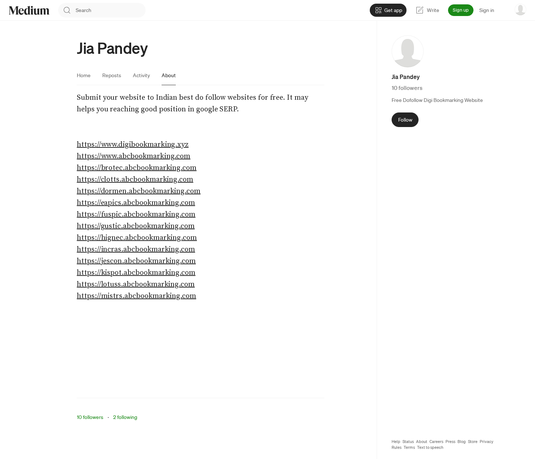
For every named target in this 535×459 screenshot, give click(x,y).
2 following (125, 417)
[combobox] (111, 10)
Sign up (461, 10)
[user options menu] (520, 9)
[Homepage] (29, 10)
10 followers (90, 417)
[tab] (84, 75)
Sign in (486, 10)
